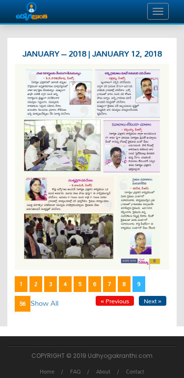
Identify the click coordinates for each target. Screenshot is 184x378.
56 (23, 303)
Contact (135, 371)
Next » (152, 301)
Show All (44, 303)
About (103, 371)
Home (47, 371)
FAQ (75, 371)
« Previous (115, 301)
